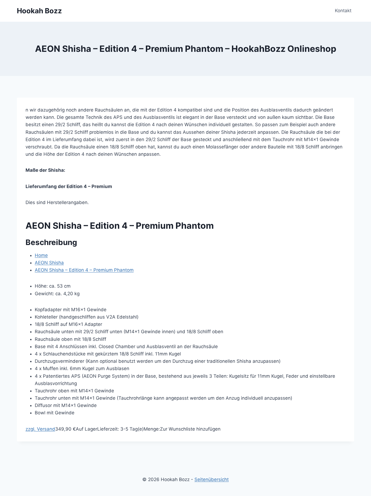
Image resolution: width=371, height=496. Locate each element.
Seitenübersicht (211, 479)
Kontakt (343, 10)
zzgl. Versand (40, 429)
